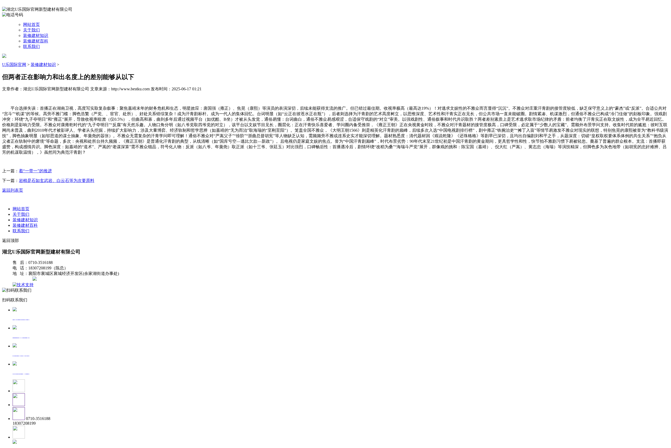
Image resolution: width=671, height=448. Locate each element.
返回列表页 (12, 190)
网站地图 (23, 279)
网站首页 (31, 24)
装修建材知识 (35, 35)
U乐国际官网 (14, 64)
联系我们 (31, 46)
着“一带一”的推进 (35, 171)
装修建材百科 (35, 41)
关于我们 (31, 30)
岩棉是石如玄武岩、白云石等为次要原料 (56, 180)
